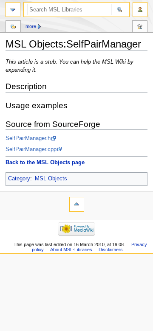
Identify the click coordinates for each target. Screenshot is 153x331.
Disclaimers (111, 249)
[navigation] (13, 9)
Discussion (13, 27)
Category (19, 179)
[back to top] (76, 204)
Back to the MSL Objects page (45, 163)
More (31, 26)
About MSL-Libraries (71, 249)
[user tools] (140, 9)
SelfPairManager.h (28, 138)
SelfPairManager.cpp (31, 149)
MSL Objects (51, 179)
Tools (140, 27)
